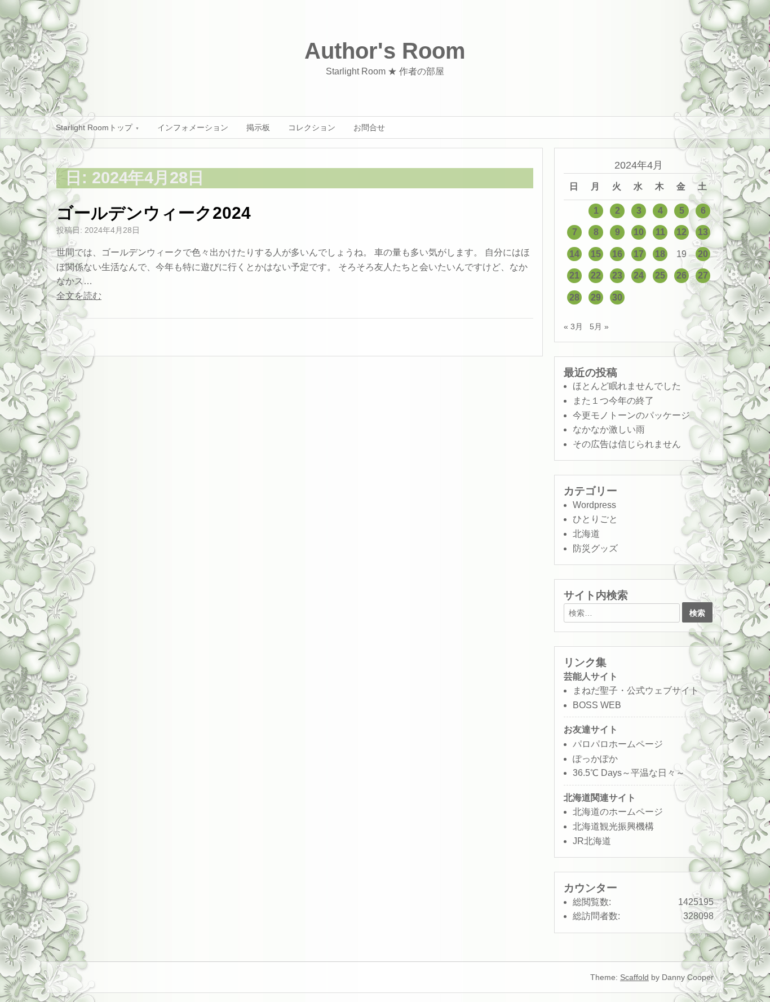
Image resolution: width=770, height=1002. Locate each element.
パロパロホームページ (618, 744)
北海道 (586, 533)
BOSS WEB (597, 705)
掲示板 (258, 127)
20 (703, 254)
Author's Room (385, 50)
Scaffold (634, 977)
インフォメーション (192, 127)
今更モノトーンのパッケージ (631, 415)
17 (639, 254)
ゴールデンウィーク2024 (153, 213)
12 (681, 232)
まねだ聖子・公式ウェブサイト (636, 690)
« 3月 (573, 326)
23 (617, 275)
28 (574, 297)
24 (639, 275)
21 (574, 275)
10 (639, 232)
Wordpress (594, 505)
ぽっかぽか (595, 758)
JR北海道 (592, 841)
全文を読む (78, 296)
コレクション (311, 127)
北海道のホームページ (618, 811)
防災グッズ (595, 548)
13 (703, 232)
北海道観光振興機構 (613, 826)
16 (617, 254)
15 (596, 254)
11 (660, 232)
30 (617, 297)
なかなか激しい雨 (609, 429)
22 (596, 275)
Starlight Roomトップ (94, 127)
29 (596, 297)
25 (660, 275)
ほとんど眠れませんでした (627, 386)
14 (574, 254)
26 (681, 275)
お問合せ (369, 127)
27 (703, 275)
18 (660, 254)
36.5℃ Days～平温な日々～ (629, 773)
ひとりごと (595, 519)
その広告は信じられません (627, 444)
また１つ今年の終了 (613, 400)
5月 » (599, 326)
